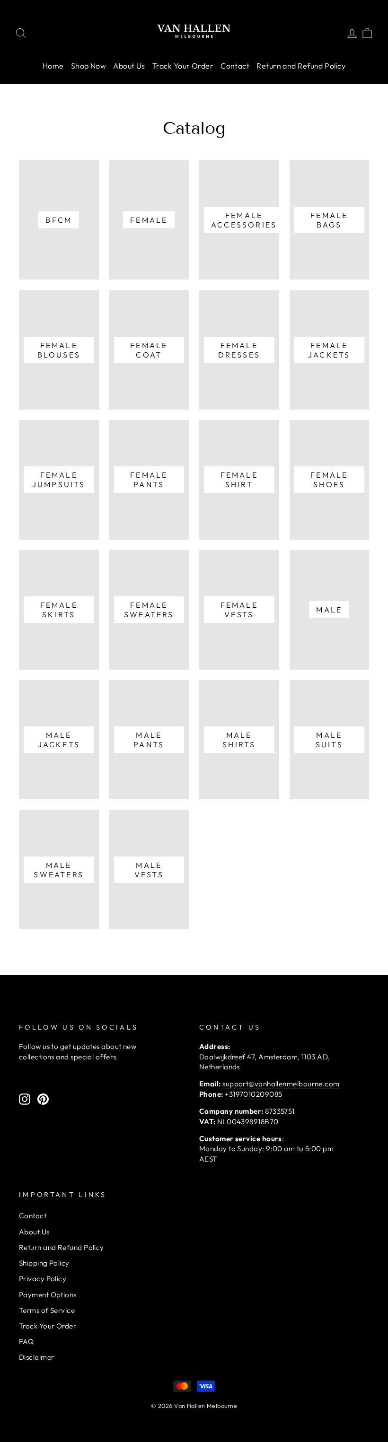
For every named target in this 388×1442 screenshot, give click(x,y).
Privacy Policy (42, 1278)
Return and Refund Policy (300, 65)
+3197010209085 (253, 1094)
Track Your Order (182, 65)
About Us (129, 65)
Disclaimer (36, 1357)
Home (53, 65)
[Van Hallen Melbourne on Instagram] (24, 1098)
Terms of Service (47, 1310)
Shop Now (88, 65)
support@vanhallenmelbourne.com (281, 1083)
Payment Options (48, 1294)
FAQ (26, 1341)
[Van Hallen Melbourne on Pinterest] (43, 1098)
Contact (234, 65)
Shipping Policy (44, 1262)
